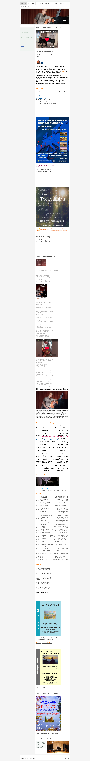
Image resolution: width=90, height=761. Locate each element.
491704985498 (29, 37)
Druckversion (24, 757)
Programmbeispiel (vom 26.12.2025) (46, 256)
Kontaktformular (24, 41)
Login (68, 757)
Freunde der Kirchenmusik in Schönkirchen (47, 733)
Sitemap (28, 757)
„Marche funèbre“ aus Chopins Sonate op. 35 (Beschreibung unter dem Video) (41, 745)
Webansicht (66, 758)
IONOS (33, 758)
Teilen (23, 46)
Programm (42, 687)
